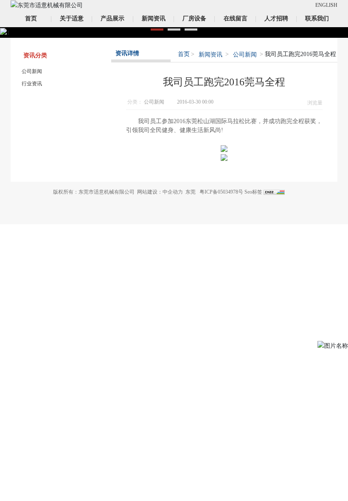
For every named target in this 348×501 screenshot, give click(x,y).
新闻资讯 (210, 54)
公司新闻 (32, 71)
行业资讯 (32, 84)
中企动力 (173, 192)
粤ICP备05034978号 (221, 192)
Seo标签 (253, 192)
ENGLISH (326, 5)
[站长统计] (274, 192)
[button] (157, 29)
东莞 (190, 192)
